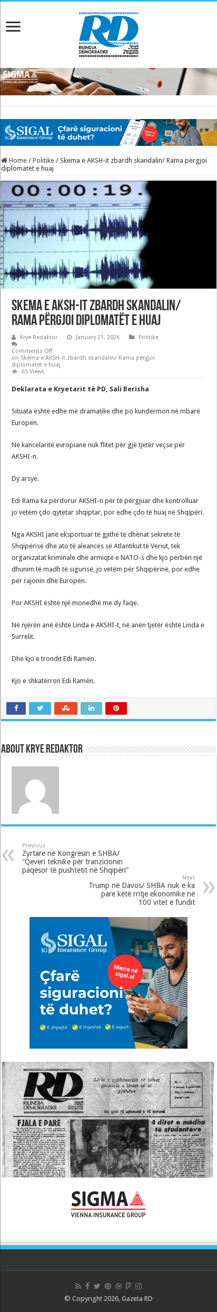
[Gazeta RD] (109, 32)
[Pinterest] (108, 1286)
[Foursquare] (128, 1286)
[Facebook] (87, 1286)
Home (17, 160)
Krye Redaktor (38, 337)
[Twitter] (97, 1286)
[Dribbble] (118, 1286)
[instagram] (138, 1286)
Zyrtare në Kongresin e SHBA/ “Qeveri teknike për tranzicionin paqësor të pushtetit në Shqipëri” (75, 858)
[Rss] (78, 1286)
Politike (43, 160)
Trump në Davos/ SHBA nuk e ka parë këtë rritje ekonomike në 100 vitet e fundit (141, 890)
